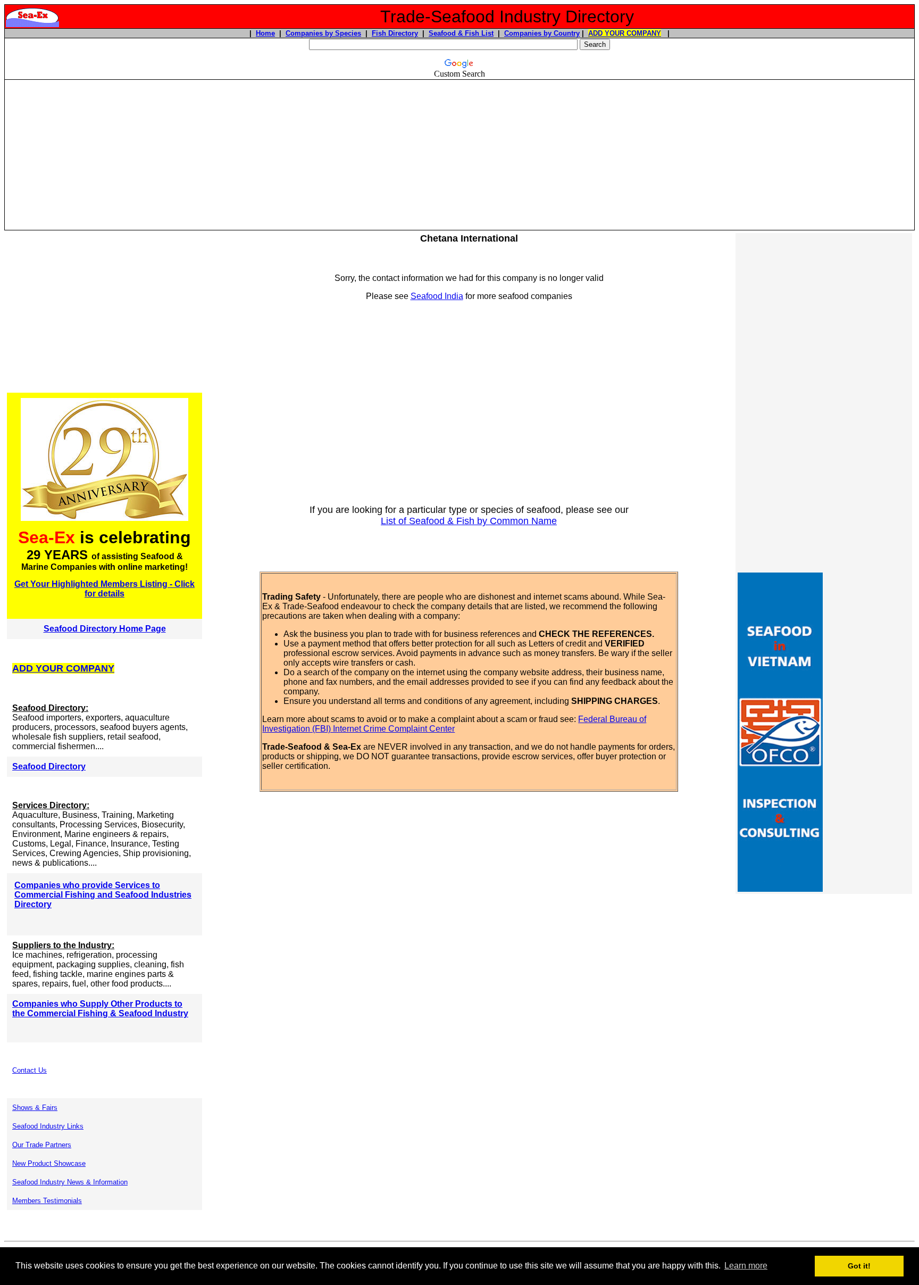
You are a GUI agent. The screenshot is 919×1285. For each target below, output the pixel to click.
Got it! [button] (859, 1266)
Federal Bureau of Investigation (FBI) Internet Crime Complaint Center (454, 724)
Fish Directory (395, 33)
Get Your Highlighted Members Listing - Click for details (104, 588)
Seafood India (437, 296)
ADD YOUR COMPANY (624, 33)
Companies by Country (542, 33)
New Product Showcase (49, 1163)
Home (265, 33)
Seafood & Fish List (461, 33)
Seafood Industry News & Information (70, 1182)
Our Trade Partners (41, 1145)
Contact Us (29, 1070)
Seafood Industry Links (47, 1126)
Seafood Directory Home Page (105, 628)
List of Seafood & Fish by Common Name (469, 521)
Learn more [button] (745, 1265)
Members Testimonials (47, 1201)
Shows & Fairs (34, 1108)
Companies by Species (323, 33)
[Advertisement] (459, 154)
